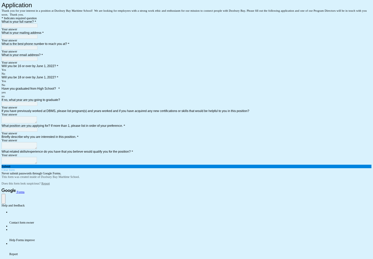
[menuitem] (190, 217)
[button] (186, 166)
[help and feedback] (3, 199)
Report (45, 183)
